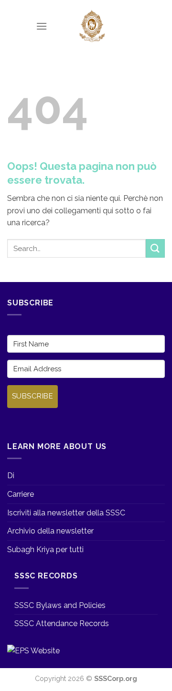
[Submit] (155, 248)
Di (10, 475)
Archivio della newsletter (50, 530)
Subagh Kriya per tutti (45, 549)
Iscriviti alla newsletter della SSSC (66, 512)
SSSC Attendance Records (61, 623)
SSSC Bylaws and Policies (60, 605)
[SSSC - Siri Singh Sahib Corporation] (91, 26)
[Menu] (41, 26)
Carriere (20, 494)
